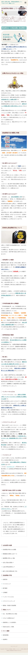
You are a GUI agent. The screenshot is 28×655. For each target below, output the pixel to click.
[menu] (25, 2)
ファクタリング (10, 466)
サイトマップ (14, 646)
